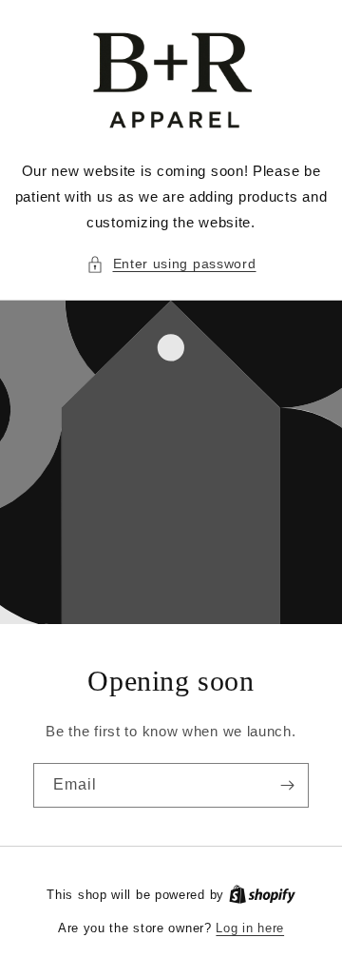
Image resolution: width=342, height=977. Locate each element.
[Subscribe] (287, 785)
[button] (171, 264)
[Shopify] (262, 895)
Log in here (250, 928)
